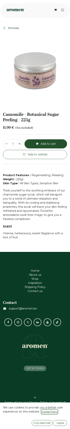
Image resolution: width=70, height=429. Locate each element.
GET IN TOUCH (35, 368)
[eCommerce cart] (55, 9)
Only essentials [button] (42, 422)
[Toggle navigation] (62, 10)
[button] (35, 397)
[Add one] (20, 144)
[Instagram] (18, 322)
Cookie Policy (49, 411)
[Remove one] (6, 144)
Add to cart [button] (48, 144)
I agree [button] (60, 422)
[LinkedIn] (37, 322)
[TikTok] (57, 322)
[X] (28, 322)
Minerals (13, 28)
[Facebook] (8, 322)
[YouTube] (47, 322)
